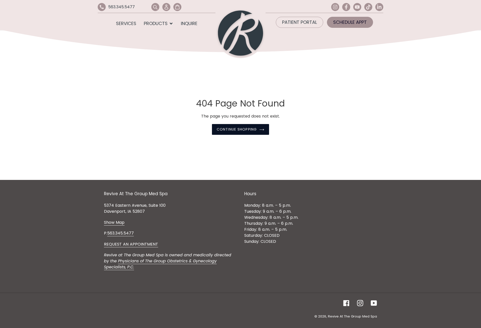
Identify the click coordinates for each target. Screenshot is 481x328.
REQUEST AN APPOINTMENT (131, 244)
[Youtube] (357, 7)
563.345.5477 (121, 7)
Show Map (114, 222)
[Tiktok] (368, 7)
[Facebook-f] (346, 7)
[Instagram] (335, 7)
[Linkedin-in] (379, 7)
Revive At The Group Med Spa (352, 316)
